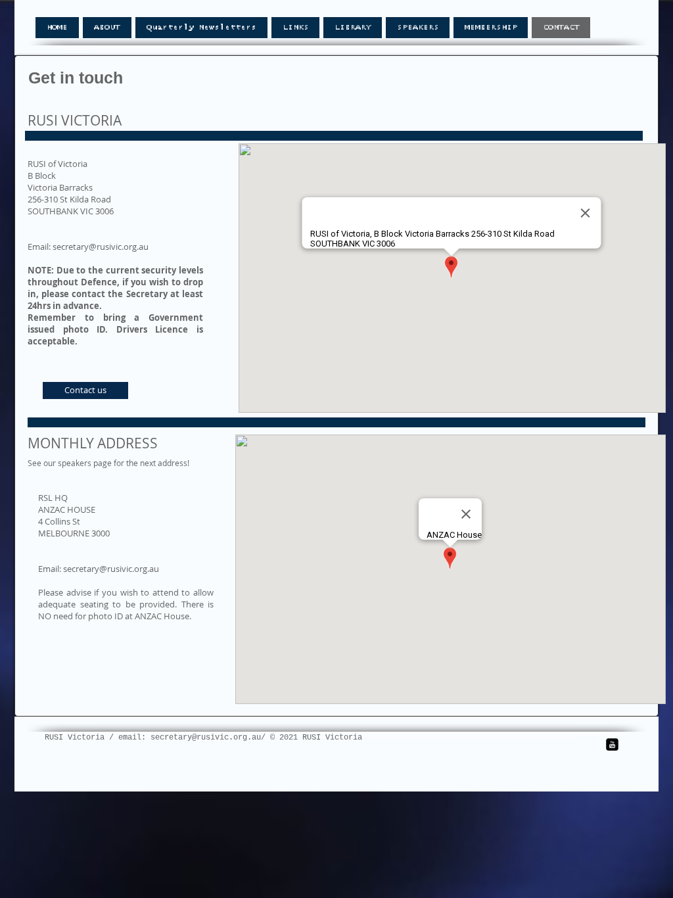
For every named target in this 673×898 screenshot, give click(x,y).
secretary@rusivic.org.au (101, 246)
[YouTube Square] (612, 744)
